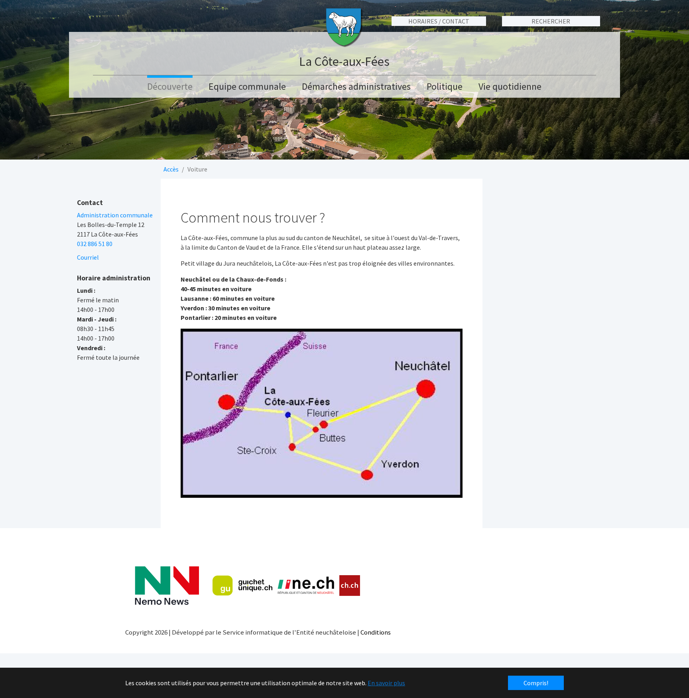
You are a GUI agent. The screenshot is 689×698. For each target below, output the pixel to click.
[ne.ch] (305, 585)
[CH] (350, 586)
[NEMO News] (167, 585)
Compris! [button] (536, 683)
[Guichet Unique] (242, 585)
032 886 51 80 (94, 244)
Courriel (88, 257)
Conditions (375, 632)
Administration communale (115, 215)
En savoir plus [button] (386, 683)
